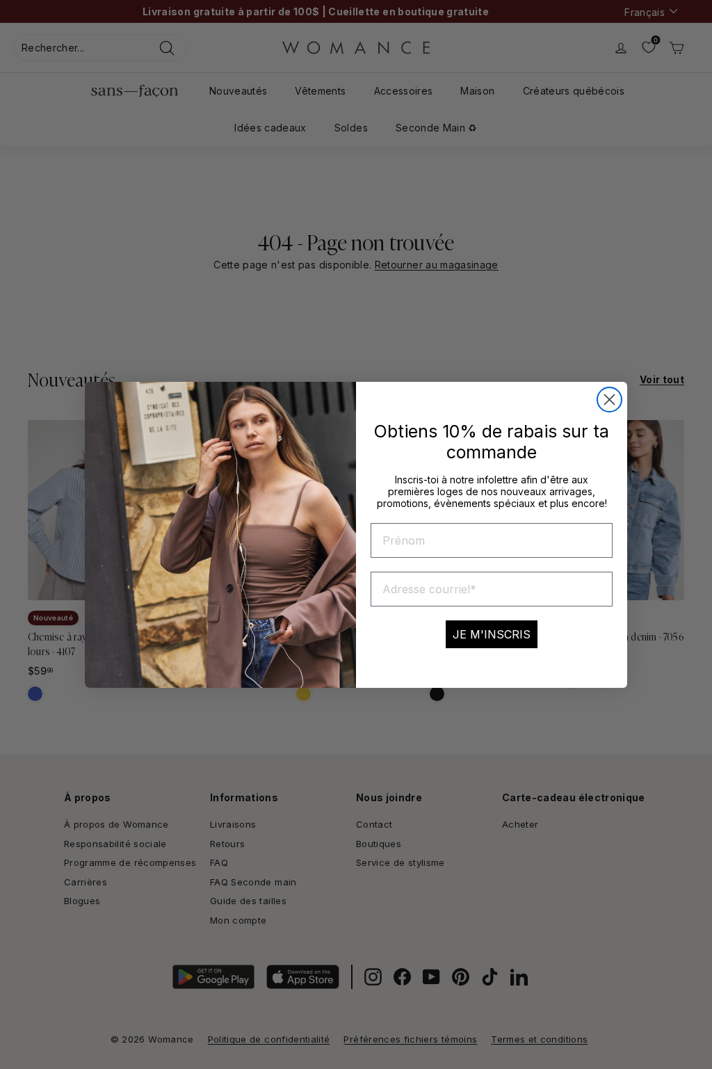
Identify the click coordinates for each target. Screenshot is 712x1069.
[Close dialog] (609, 399)
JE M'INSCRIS (492, 634)
